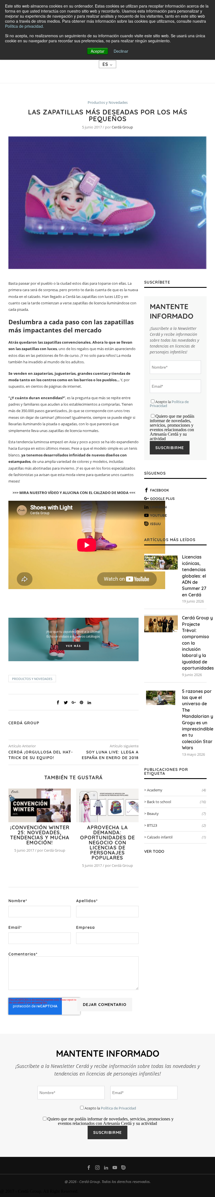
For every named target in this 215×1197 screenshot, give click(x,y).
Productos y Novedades (108, 102)
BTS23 (176, 825)
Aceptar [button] (97, 51)
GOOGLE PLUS (162, 498)
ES (106, 64)
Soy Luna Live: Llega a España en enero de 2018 (110, 755)
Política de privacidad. (24, 26)
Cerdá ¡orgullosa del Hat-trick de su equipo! (40, 755)
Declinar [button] (121, 51)
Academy (176, 789)
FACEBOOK (159, 490)
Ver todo (154, 851)
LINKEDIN (158, 507)
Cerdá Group (122, 127)
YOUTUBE (158, 515)
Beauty (176, 813)
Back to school (176, 801)
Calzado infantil (176, 837)
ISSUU (155, 523)
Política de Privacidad (118, 1108)
